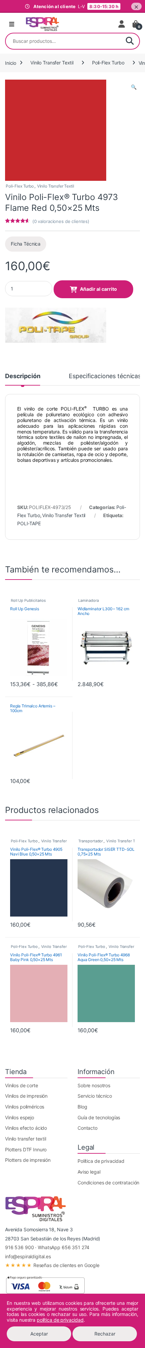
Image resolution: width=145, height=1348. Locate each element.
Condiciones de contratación (108, 1182)
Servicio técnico (95, 1096)
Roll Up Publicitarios (28, 600)
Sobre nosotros (94, 1085)
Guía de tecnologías (99, 1117)
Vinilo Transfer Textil (52, 62)
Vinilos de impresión (26, 1096)
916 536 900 (19, 1247)
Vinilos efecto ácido (26, 1128)
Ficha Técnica (25, 244)
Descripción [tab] (22, 376)
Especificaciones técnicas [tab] (105, 376)
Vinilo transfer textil (25, 1139)
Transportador (90, 841)
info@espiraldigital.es (28, 1256)
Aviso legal (89, 1172)
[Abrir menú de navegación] (11, 24)
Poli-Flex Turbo (108, 62)
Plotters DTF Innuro (26, 1149)
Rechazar (104, 1334)
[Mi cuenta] (122, 24)
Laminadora (88, 600)
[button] (134, 87)
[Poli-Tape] (55, 325)
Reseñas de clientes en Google (52, 1265)
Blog (82, 1107)
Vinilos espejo (19, 1117)
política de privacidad (60, 1320)
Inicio (10, 62)
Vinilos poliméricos (24, 1107)
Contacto (87, 1128)
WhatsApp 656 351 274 (63, 1247)
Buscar (129, 41)
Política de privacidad (101, 1161)
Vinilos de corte (21, 1085)
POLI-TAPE (29, 523)
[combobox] (63, 41)
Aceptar (39, 1334)
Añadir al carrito (98, 289)
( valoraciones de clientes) (60, 221)
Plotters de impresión (28, 1160)
